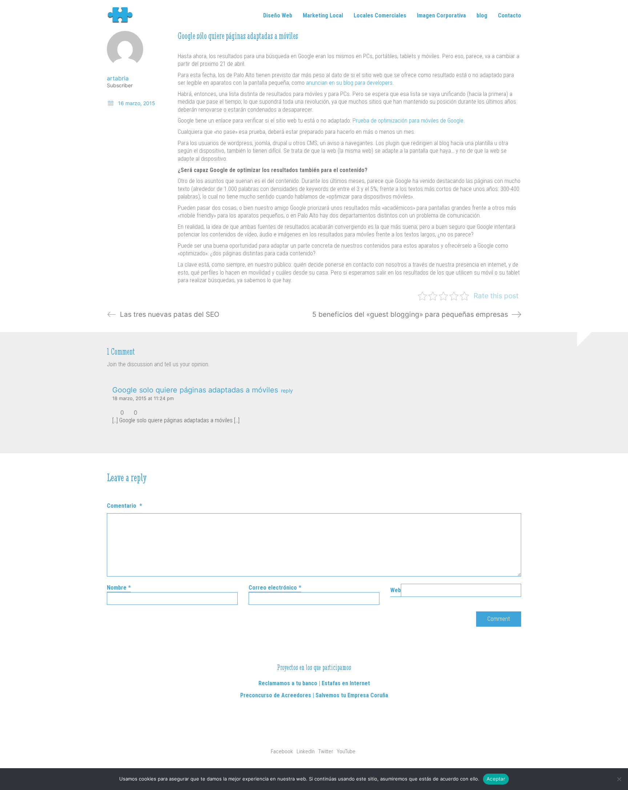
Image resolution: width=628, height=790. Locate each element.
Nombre (119, 587)
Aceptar (496, 779)
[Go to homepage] (123, 15)
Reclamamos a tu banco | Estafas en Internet (314, 683)
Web (395, 590)
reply (287, 390)
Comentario (124, 505)
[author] (125, 49)
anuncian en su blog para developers (349, 82)
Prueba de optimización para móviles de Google (408, 120)
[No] (619, 779)
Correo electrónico (275, 587)
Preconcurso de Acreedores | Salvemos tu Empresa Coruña (314, 695)
